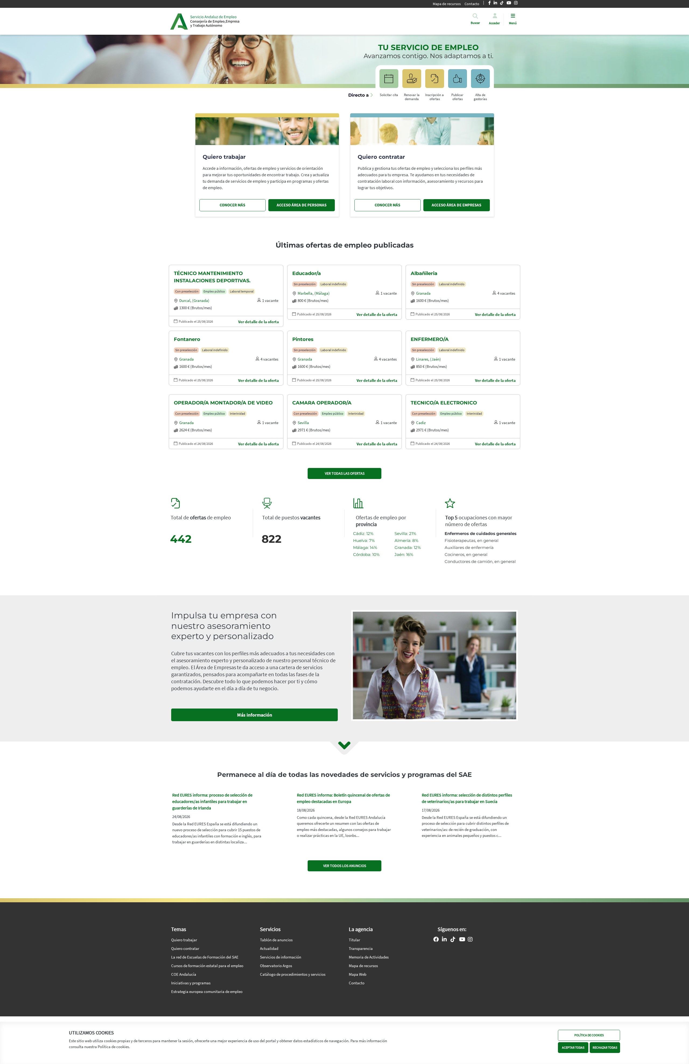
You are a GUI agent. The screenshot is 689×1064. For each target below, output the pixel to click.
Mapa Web (357, 974)
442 (181, 538)
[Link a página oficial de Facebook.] (436, 940)
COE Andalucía (183, 974)
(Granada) (200, 300)
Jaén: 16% (404, 554)
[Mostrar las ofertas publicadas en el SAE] (434, 81)
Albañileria (424, 273)
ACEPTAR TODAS (573, 1047)
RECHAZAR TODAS (605, 1047)
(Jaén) (435, 359)
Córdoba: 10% (366, 554)
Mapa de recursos (447, 3)
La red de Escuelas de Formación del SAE (204, 957)
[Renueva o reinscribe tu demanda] (411, 81)
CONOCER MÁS (232, 204)
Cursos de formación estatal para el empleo (207, 965)
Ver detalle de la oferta (258, 321)
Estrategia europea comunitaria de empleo (206, 991)
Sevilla (303, 422)
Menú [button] (513, 23)
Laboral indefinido (333, 284)
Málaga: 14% (365, 547)
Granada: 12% (408, 547)
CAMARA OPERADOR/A (321, 403)
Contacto (472, 3)
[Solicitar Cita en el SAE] (388, 81)
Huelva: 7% (364, 540)
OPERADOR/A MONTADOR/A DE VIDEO (223, 403)
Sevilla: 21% (405, 533)
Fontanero (187, 339)
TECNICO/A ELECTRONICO (444, 403)
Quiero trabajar (184, 939)
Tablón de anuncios (276, 939)
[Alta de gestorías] (480, 81)
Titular (354, 939)
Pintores (303, 339)
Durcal (184, 300)
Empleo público (214, 291)
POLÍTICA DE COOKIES (589, 1035)
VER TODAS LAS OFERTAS (344, 473)
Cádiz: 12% (363, 533)
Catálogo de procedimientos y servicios (292, 974)
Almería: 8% (406, 540)
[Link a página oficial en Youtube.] (462, 940)
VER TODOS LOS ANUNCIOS (344, 865)
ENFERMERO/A (430, 339)
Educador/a (306, 273)
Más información (254, 715)
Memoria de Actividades (369, 957)
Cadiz (421, 422)
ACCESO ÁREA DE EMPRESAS (456, 204)
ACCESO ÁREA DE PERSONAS (301, 204)
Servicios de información (280, 957)
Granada (423, 293)
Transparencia (361, 948)
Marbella (305, 293)
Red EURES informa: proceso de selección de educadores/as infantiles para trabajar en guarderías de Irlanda (212, 801)
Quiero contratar (185, 948)
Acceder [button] (494, 23)
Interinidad (237, 413)
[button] (475, 23)
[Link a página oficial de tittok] (453, 940)
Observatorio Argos (276, 965)
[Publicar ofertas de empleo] (457, 81)
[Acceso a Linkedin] (444, 940)
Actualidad (269, 948)
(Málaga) (322, 293)
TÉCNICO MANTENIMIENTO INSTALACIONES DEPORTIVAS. (212, 277)
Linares (422, 359)
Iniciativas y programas (190, 982)
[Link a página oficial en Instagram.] (470, 940)
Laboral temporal (242, 291)
